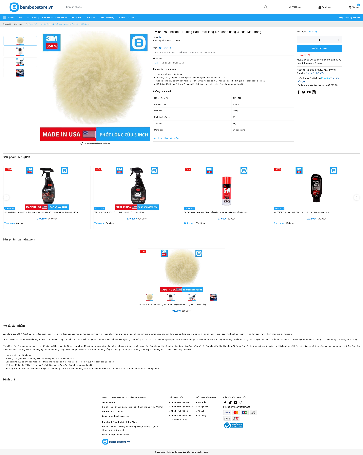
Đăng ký (201, 411)
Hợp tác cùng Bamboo (349, 18)
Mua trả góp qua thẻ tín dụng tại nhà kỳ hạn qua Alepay (319, 61)
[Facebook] (298, 92)
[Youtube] (309, 92)
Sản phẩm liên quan (16, 157)
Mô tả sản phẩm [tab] (14, 325)
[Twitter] (303, 92)
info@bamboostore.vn (119, 416)
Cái (156, 63)
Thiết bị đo (90, 18)
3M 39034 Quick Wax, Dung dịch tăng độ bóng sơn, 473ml (119, 212)
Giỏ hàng (202, 415)
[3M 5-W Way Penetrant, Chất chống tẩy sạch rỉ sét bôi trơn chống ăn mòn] (226, 188)
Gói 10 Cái (166, 63)
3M (160, 37)
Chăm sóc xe (61, 18)
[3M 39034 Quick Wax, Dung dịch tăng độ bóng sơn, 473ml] (136, 188)
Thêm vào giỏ (319, 48)
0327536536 (117, 411)
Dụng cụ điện (75, 18)
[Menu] (4, 17)
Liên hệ (131, 18)
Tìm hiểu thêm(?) (315, 73)
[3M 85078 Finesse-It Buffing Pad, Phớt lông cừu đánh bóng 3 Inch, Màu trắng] (181, 270)
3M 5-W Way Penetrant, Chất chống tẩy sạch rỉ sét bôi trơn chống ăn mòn (216, 212)
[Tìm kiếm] (266, 7)
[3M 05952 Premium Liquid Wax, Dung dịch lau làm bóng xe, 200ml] (316, 188)
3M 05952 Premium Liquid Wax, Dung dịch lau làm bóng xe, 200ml (302, 212)
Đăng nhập (203, 407)
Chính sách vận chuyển (182, 407)
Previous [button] (6, 197)
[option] (20, 40)
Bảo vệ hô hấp (33, 18)
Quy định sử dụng (179, 420)
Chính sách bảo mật (180, 402)
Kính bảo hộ (47, 18)
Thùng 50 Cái (178, 63)
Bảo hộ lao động (15, 18)
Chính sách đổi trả (179, 411)
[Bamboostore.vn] (31, 7)
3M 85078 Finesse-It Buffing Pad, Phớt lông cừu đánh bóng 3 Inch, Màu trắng (172, 304)
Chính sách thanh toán (181, 415)
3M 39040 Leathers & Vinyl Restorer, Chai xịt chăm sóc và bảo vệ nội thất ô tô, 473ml (41, 212)
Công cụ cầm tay (107, 18)
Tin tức (122, 18)
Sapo (206, 452)
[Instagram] (314, 92)
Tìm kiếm (202, 402)
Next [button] (356, 197)
